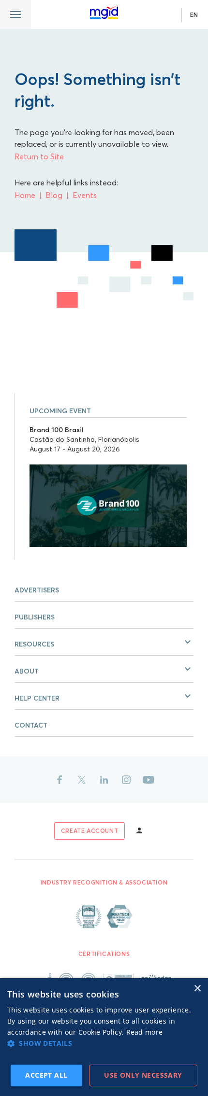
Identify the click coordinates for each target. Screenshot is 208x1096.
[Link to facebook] (59, 779)
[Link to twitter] (81, 779)
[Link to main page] (104, 12)
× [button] (197, 988)
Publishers (35, 617)
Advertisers (37, 590)
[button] (104, 642)
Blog (53, 195)
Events (85, 195)
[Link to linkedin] (104, 779)
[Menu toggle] (15, 14)
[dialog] (104, 1037)
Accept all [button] (46, 1075)
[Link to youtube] (148, 779)
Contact (31, 725)
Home (25, 195)
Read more (144, 1032)
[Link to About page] (104, 916)
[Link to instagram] (126, 779)
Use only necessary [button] (143, 1075)
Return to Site (39, 156)
